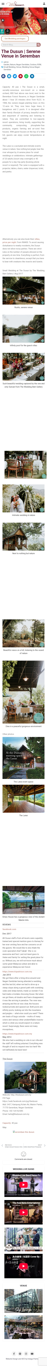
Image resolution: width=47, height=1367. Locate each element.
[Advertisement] (23, 205)
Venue (18, 67)
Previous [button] (3, 20)
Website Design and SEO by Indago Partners (23, 1359)
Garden (6, 65)
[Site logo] (15, 3)
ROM (39, 65)
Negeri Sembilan (22, 65)
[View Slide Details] (23, 21)
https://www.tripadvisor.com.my (17, 971)
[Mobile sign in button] (44, 3)
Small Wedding (9, 67)
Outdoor (33, 65)
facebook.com (9, 929)
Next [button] (44, 20)
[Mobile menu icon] (3, 3)
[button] (3, 76)
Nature (13, 65)
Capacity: (7, 1123)
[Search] (39, 45)
